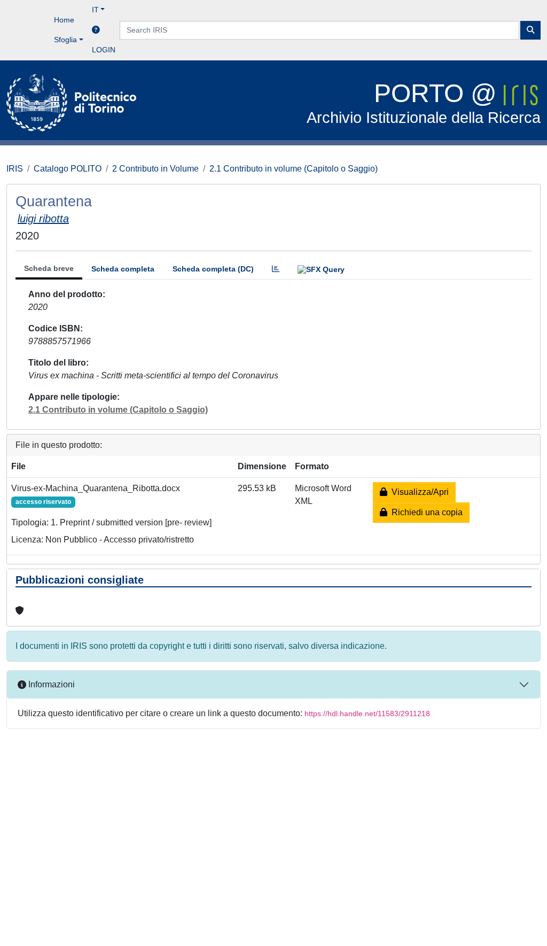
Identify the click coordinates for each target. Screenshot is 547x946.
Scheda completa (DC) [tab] (213, 269)
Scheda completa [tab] (122, 269)
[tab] (275, 269)
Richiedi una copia (425, 512)
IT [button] (95, 9)
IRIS (14, 168)
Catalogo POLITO (67, 168)
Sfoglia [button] (65, 39)
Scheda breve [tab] (49, 268)
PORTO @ (424, 103)
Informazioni (50, 684)
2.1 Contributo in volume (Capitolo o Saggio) (293, 168)
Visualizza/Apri (418, 492)
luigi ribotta (43, 218)
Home (64, 19)
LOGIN (103, 49)
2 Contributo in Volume (155, 168)
